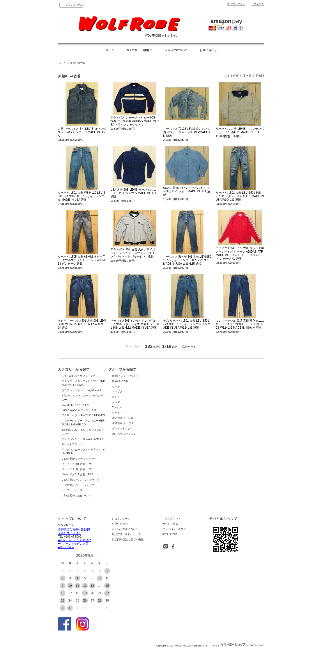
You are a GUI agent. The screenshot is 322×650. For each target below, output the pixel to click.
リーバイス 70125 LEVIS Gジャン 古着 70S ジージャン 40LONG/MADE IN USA (187, 132)
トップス (117, 391)
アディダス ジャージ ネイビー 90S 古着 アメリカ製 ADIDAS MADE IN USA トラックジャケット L (134, 121)
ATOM (173, 534)
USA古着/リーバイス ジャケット (81, 479)
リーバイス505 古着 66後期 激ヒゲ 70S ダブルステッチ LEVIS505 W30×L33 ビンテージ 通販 (82, 260)
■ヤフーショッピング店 (73, 543)
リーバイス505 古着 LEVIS (77, 469)
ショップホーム (121, 518)
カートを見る (170, 523)
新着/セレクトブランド (125, 375)
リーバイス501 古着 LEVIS (77, 464)
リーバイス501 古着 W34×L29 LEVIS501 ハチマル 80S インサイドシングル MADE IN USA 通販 (81, 196)
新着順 (259, 75)
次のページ (189, 346)
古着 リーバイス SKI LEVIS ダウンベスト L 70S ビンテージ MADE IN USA (82, 132)
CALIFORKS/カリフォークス (79, 375)
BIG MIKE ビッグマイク (75, 404)
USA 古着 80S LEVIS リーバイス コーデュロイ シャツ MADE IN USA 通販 (186, 191)
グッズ (116, 402)
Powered (214, 646)
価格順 (247, 75)
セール (116, 386)
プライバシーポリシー (175, 529)
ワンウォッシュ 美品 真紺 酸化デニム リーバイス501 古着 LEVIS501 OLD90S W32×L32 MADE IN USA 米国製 (240, 324)
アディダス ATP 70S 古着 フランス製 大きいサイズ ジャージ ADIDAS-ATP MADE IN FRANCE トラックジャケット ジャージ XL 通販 (240, 253)
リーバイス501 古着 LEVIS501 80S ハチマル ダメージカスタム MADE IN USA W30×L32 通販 (240, 196)
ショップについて (176, 50)
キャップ (117, 412)
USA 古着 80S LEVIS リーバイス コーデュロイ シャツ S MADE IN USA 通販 (133, 193)
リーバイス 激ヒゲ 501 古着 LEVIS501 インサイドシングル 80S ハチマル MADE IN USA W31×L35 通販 (187, 260)
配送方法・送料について (126, 534)
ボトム (116, 397)
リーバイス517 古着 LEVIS (77, 474)
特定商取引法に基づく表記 (127, 539)
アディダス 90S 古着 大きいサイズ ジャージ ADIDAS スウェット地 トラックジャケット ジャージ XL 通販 (134, 253)
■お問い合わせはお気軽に (74, 540)
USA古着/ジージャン (124, 433)
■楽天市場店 (66, 547)
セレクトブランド (72, 444)
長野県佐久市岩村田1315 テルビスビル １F (74, 531)
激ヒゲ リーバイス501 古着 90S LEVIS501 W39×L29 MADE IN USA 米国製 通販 (82, 324)
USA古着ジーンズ (122, 418)
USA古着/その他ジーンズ (76, 495)
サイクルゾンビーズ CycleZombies (82, 439)
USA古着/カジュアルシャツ (78, 485)
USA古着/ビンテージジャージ (79, 458)
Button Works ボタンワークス (79, 410)
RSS (165, 534)
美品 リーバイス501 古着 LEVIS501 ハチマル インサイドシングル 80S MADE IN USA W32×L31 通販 (186, 324)
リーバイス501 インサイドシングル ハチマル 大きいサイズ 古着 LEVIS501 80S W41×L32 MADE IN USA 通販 (134, 324)
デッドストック (121, 428)
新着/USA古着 (77, 63)
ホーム (109, 50)
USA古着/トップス (123, 423)
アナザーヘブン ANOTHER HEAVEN (83, 415)
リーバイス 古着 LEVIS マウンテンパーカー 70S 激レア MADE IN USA (240, 130)
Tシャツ (116, 407)
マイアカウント (236, 4)
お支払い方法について (125, 529)
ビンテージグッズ (72, 490)
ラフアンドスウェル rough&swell (81, 390)
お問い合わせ (208, 50)
